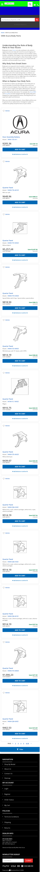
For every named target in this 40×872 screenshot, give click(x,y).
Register (7, 794)
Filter (21, 749)
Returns (7, 828)
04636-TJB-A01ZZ (13, 616)
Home (2, 32)
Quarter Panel (8, 188)
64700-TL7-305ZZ (13, 401)
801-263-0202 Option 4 (8, 844)
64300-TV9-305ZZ (13, 243)
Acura (14, 50)
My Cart (7, 805)
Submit (28, 860)
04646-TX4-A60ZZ (13, 671)
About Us (7, 769)
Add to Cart (20, 149)
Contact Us (8, 773)
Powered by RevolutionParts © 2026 (13, 870)
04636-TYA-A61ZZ (13, 190)
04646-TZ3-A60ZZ (13, 349)
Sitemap (7, 778)
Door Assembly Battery (11, 137)
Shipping (7, 822)
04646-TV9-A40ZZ (13, 296)
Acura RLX (7, 93)
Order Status (9, 800)
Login (6, 789)
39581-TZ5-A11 (12, 139)
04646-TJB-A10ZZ (13, 562)
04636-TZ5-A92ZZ (13, 454)
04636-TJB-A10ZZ (13, 507)
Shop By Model (9, 764)
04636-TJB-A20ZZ (13, 721)
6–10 (27, 743)
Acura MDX (33, 92)
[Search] (30, 4)
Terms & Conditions (11, 817)
